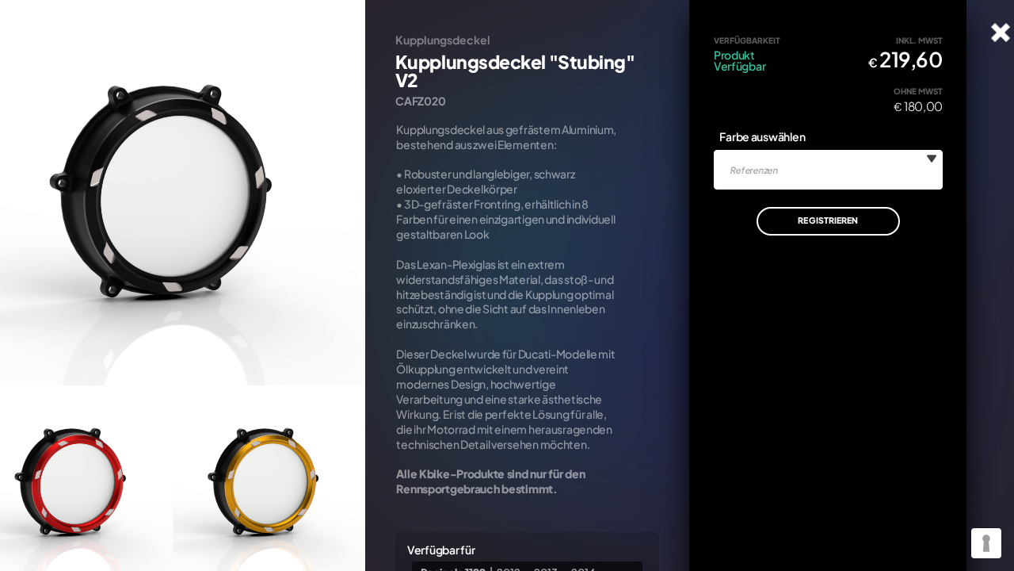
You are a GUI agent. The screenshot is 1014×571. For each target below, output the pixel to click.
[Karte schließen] (1000, 32)
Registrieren (828, 220)
